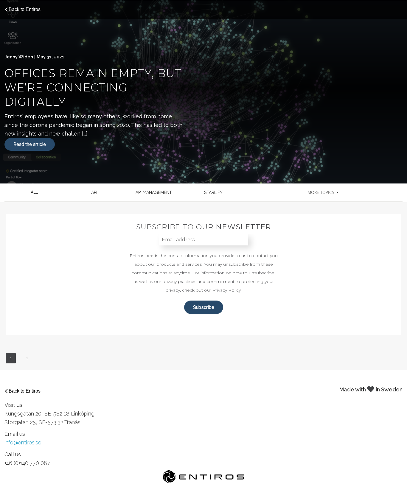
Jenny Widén (18, 57)
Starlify (213, 192)
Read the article (29, 144)
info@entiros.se (22, 442)
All (34, 192)
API (94, 192)
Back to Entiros (25, 9)
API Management (154, 192)
